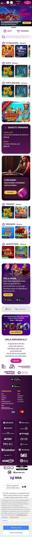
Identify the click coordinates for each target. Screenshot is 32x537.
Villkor (3, 399)
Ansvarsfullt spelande (7, 403)
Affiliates (3, 397)
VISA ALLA (22, 43)
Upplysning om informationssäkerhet (7, 408)
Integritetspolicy (5, 401)
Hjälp (2, 405)
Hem (2, 393)
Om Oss (3, 395)
